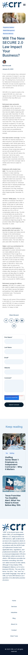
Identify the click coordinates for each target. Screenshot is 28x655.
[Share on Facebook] (6, 320)
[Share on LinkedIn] (16, 320)
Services (14, 606)
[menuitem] (14, 600)
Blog (14, 618)
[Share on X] (11, 320)
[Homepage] (11, 5)
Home (14, 600)
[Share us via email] (14, 326)
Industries (14, 612)
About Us (14, 624)
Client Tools (14, 636)
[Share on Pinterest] (22, 320)
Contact (14, 630)
